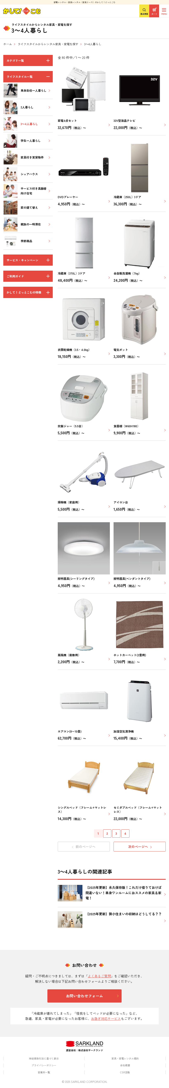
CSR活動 (125, 1072)
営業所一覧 (44, 1072)
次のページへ (138, 846)
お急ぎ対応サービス (106, 1018)
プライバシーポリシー (44, 1065)
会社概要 (125, 1065)
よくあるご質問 (99, 975)
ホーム (7, 44)
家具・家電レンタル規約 (125, 1058)
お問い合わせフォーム (84, 995)
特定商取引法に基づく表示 (44, 1058)
